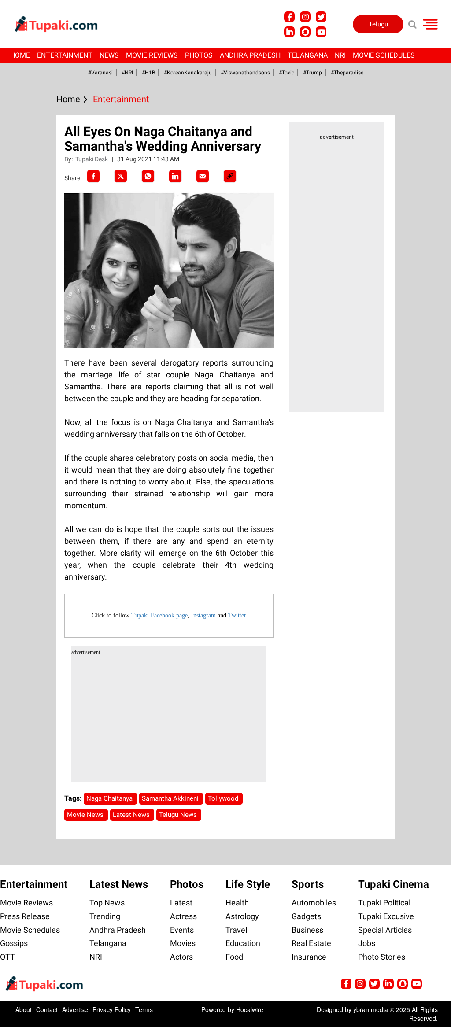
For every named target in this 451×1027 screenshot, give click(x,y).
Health (237, 902)
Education (243, 943)
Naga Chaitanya (110, 798)
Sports (308, 884)
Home (20, 55)
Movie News (86, 815)
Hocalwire (249, 1009)
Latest (181, 902)
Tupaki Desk (92, 159)
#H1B (148, 73)
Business (307, 930)
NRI (340, 55)
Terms (144, 1009)
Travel (236, 930)
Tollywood (224, 798)
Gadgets (306, 916)
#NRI (127, 73)
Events (182, 930)
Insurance (309, 956)
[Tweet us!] (305, 16)
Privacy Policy (111, 1009)
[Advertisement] (39, 337)
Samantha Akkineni (171, 798)
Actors (181, 956)
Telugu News (179, 815)
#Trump (312, 73)
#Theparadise (347, 73)
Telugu (378, 24)
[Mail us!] (321, 31)
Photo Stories (381, 956)
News (109, 55)
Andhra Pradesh (250, 55)
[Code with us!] (305, 31)
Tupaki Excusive (386, 916)
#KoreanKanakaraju (188, 73)
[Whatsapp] (148, 176)
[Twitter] (120, 176)
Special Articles (385, 930)
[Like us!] (289, 16)
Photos (199, 55)
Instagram (203, 615)
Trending (104, 916)
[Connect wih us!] (289, 31)
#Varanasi (100, 73)
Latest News (132, 815)
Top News (107, 902)
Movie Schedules (384, 55)
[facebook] (93, 176)
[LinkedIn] (175, 176)
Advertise (75, 1009)
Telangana (308, 55)
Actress (183, 916)
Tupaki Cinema (393, 884)
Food (234, 956)
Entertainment (64, 55)
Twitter (237, 615)
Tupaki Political (384, 902)
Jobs (366, 943)
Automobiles (314, 902)
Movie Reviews (152, 55)
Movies (183, 943)
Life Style (248, 884)
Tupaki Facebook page (159, 615)
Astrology (242, 916)
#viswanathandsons (245, 73)
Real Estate (311, 943)
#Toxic (286, 73)
